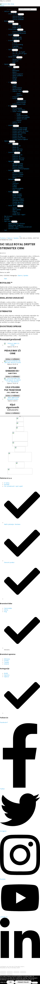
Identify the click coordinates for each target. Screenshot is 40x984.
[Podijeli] (16, 972)
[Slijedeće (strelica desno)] (10, 974)
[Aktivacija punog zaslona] (10, 972)
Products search (12, 9)
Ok (10, 982)
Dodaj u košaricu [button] (12, 359)
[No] (35, 983)
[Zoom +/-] (3, 972)
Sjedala (16, 238)
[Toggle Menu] (14, 12)
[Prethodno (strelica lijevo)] (3, 974)
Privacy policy (23, 982)
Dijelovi (9, 238)
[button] (7, 11)
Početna (3, 238)
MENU (2, 5)
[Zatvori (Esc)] (23, 972)
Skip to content (5, 1)
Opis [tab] (5, 278)
